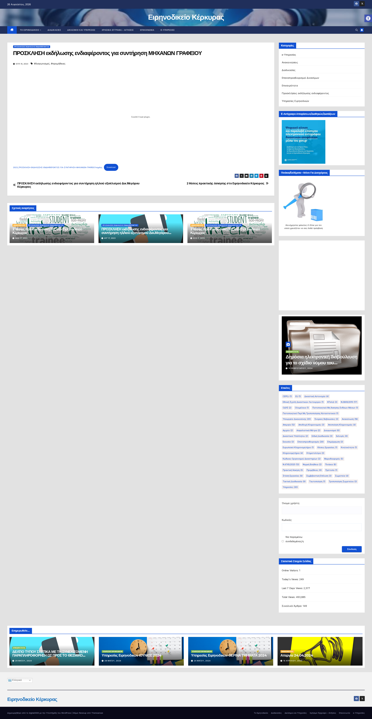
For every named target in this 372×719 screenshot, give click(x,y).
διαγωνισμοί (332, 430)
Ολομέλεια (302, 407)
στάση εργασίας (293, 476)
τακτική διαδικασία (294, 481)
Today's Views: (290, 579)
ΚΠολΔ (332, 402)
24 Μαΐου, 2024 (202, 661)
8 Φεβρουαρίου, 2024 (300, 368)
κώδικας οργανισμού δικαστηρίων (302, 459)
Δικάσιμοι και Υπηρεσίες (81, 30)
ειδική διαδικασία (322, 436)
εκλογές (342, 436)
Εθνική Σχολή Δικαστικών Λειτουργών (303, 402)
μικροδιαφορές (333, 459)
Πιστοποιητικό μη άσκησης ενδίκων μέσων (335, 407)
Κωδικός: (287, 519)
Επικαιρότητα (290, 85)
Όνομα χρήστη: (291, 503)
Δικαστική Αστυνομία (316, 396)
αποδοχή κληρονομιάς (311, 424)
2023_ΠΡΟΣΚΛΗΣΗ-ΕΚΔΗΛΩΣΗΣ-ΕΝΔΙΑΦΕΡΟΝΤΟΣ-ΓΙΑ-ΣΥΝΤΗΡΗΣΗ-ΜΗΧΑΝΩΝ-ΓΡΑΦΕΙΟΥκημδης (57, 167)
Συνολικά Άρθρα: (292, 605)
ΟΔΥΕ (287, 407)
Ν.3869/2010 (349, 402)
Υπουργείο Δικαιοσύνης (297, 419)
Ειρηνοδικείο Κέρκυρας (186, 17)
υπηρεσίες (290, 487)
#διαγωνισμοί (41, 63)
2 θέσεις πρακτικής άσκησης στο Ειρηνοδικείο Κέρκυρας (225, 183)
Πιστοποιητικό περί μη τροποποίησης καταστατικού (310, 413)
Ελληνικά (17, 680)
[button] (368, 18)
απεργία (289, 424)
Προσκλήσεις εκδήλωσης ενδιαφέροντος (31, 47)
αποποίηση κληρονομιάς (342, 424)
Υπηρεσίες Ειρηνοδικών (295, 101)
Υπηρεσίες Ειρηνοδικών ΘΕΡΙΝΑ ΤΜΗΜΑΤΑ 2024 (229, 655)
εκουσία (288, 441)
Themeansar (97, 713)
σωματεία (342, 476)
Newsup (82, 713)
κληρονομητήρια (293, 453)
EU (298, 396)
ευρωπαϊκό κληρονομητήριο (298, 447)
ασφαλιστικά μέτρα (308, 430)
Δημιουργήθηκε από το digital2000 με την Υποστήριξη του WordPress (39, 713)
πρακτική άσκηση (293, 470)
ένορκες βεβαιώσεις (326, 419)
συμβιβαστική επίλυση (319, 476)
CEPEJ (287, 396)
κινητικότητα (349, 447)
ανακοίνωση (350, 419)
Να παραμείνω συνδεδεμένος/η (295, 539)
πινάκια (330, 464)
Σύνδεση (351, 549)
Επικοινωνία (147, 30)
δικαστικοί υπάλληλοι (295, 436)
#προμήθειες (58, 63)
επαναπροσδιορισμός (311, 441)
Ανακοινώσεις (19, 225)
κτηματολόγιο (315, 453)
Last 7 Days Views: (293, 588)
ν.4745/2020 (291, 464)
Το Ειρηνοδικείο (30, 30)
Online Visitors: (290, 570)
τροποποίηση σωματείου (343, 481)
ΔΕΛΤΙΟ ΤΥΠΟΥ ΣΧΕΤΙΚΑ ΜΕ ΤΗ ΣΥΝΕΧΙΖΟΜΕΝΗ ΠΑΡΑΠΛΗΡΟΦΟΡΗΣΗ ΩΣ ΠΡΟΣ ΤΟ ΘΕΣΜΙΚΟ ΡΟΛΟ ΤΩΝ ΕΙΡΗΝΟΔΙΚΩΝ (50, 655)
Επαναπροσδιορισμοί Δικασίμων (300, 77)
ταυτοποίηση (317, 481)
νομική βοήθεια (312, 464)
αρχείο (288, 430)
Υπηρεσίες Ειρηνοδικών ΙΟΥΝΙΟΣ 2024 (131, 655)
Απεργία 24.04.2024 (296, 655)
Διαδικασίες (54, 30)
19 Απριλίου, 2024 (292, 661)
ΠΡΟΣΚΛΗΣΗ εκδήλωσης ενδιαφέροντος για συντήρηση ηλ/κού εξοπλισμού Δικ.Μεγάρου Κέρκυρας (78, 185)
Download (111, 167)
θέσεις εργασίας (327, 447)
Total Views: (289, 597)
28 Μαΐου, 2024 (112, 661)
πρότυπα (331, 470)
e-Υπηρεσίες (168, 30)
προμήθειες (314, 470)
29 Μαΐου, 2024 (23, 661)
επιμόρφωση (335, 441)
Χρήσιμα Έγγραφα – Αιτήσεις (118, 30)
